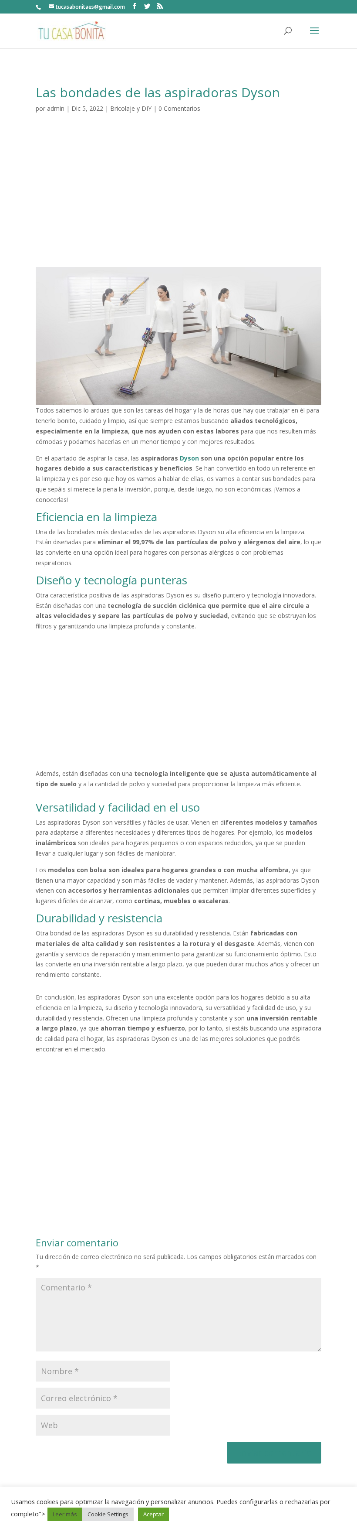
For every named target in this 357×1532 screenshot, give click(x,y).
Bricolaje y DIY (131, 108)
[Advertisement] (178, 201)
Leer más (65, 1514)
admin (55, 108)
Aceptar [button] (153, 1514)
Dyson (189, 458)
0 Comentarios (179, 108)
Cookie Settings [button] (108, 1514)
